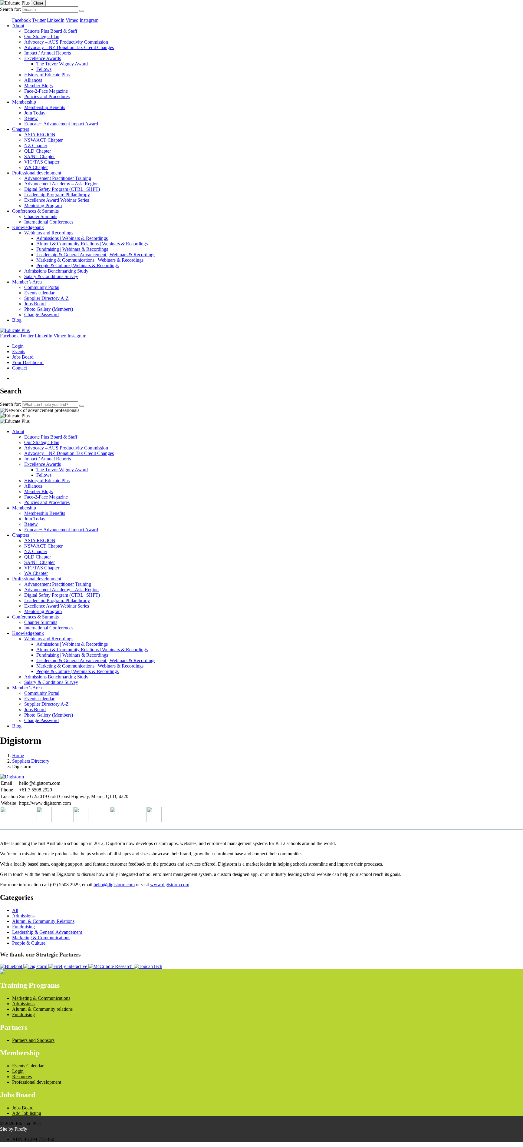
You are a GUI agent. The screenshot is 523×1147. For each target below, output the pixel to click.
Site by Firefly (13, 1129)
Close (38, 3)
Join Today (34, 112)
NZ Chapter (35, 145)
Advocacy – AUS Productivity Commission (66, 42)
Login (18, 346)
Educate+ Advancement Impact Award (61, 123)
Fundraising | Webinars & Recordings (72, 249)
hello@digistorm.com (114, 884)
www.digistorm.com (169, 884)
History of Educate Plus (47, 74)
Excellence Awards (42, 58)
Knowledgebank (28, 227)
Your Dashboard (28, 362)
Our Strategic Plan (41, 36)
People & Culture (28, 943)
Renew (31, 118)
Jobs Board (35, 303)
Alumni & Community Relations (43, 921)
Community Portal (41, 287)
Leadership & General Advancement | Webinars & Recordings (95, 254)
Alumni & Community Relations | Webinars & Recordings (92, 243)
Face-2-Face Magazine (46, 91)
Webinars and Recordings (48, 232)
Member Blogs (38, 85)
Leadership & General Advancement (47, 932)
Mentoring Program (43, 205)
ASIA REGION (39, 134)
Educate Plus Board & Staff (50, 31)
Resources (22, 1076)
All (15, 910)
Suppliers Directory (30, 761)
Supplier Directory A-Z (46, 298)
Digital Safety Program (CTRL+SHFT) (62, 189)
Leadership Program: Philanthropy (57, 194)
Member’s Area (27, 281)
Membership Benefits (44, 107)
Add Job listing (26, 1113)
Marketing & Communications (41, 937)
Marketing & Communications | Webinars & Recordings (89, 260)
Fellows (43, 69)
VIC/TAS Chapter (41, 161)
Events (18, 351)
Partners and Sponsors (33, 1040)
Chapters (20, 129)
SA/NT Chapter (39, 156)
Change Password (41, 314)
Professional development (36, 172)
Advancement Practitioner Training (57, 178)
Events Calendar (28, 1065)
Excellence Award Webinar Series (56, 200)
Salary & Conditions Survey (51, 276)
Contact (19, 367)
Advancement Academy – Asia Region (61, 183)
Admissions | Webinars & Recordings (72, 238)
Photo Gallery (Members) (48, 309)
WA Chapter (36, 167)
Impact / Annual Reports (47, 52)
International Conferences (48, 221)
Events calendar (39, 292)
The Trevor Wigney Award (62, 63)
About (18, 25)
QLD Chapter (37, 151)
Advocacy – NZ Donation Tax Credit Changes (69, 47)
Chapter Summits (40, 216)
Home (18, 755)
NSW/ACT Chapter (43, 140)
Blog (16, 320)
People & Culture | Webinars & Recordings (77, 265)
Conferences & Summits (35, 211)
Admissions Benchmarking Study (56, 270)
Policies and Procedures (47, 96)
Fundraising (23, 926)
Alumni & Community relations (42, 1009)
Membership (24, 101)
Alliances (33, 80)
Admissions (23, 915)
